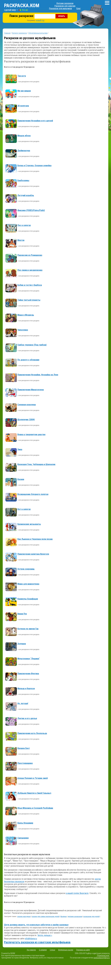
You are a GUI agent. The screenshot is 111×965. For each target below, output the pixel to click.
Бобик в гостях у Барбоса (29, 285)
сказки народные (24, 916)
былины (64, 916)
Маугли (20, 240)
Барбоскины (23, 180)
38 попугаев (23, 105)
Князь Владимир (25, 823)
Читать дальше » (44, 935)
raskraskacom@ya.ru (102, 958)
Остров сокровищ (26, 569)
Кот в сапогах (24, 509)
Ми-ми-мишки (24, 91)
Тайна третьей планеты (28, 300)
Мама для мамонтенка (28, 584)
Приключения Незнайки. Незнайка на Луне (37, 374)
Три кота (21, 76)
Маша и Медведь (25, 315)
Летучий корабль (25, 195)
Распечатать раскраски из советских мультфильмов (37, 942)
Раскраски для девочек (64, 6)
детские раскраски (75, 916)
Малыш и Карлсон (26, 688)
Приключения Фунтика (28, 673)
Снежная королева (26, 404)
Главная (7, 33)
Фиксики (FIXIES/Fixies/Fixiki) (31, 210)
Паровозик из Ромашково (29, 255)
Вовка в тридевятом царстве (31, 434)
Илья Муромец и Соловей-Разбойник (35, 808)
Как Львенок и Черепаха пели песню (35, 539)
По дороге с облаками (28, 359)
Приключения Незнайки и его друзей (35, 120)
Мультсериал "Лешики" (28, 658)
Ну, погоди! (22, 703)
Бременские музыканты (29, 524)
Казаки (20, 479)
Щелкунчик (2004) (26, 419)
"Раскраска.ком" (103, 955)
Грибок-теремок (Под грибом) (32, 345)
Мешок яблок (24, 135)
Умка (19, 449)
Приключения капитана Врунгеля (33, 554)
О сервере (43, 950)
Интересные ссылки (65, 950)
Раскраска (21, 5)
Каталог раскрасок (19, 33)
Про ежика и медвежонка (29, 270)
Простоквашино (25, 763)
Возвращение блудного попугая (32, 494)
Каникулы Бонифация (27, 599)
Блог (78, 8)
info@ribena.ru (31, 938)
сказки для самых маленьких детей (45, 916)
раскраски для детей (91, 916)
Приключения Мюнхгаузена (30, 389)
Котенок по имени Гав (27, 628)
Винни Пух (22, 613)
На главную (31, 950)
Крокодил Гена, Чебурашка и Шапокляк (36, 464)
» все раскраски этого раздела (28, 82)
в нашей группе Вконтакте (77, 893)
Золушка (21, 643)
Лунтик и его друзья (27, 718)
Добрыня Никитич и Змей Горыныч (34, 793)
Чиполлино (22, 330)
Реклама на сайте (83, 950)
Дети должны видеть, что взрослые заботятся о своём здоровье (36, 924)
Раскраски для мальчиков (60, 8)
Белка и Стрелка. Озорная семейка (34, 165)
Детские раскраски (64, 3)
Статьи (52, 950)
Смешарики (23, 838)
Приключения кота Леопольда (32, 733)
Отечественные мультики (38, 33)
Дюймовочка (23, 150)
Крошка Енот (23, 748)
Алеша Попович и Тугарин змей (32, 778)
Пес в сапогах (24, 225)
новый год (40, 20)
